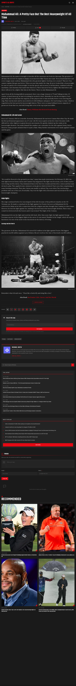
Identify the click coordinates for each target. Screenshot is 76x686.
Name (3, 470)
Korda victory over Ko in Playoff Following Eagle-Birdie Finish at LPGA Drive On (19, 555)
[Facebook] (15, 309)
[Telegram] (26, 309)
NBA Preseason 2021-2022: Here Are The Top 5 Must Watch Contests (20, 440)
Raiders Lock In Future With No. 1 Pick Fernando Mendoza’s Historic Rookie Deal (21, 383)
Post (4, 478)
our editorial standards (27, 24)
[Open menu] (73, 2)
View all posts (16, 355)
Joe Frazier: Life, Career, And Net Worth (42, 297)
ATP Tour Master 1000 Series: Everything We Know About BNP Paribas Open (21, 436)
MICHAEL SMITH (10, 21)
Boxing (3, 339)
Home (2, 6)
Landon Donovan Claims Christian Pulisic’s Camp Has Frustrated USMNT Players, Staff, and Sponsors (26, 392)
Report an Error (38, 302)
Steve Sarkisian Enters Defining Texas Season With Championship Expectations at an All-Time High (26, 378)
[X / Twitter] (11, 309)
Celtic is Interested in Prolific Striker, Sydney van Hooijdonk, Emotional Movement (22, 423)
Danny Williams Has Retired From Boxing (42, 109)
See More (37, 444)
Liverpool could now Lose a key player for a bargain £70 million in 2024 (20, 427)
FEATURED (7, 6)
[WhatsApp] (19, 309)
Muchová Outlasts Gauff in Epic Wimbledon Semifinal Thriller (17, 387)
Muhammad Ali (18, 339)
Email (40, 470)
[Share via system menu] (7, 309)
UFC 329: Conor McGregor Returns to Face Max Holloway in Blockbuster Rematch (21, 406)
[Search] (69, 2)
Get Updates (39, 328)
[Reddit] (23, 309)
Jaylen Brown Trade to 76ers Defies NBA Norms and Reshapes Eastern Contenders (22, 410)
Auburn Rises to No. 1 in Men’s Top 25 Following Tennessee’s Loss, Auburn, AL (56, 555)
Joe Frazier (9, 339)
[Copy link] (34, 309)
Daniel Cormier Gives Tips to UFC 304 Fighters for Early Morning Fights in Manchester (18, 610)
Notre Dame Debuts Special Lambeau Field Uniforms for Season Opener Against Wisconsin (24, 397)
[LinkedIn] (30, 309)
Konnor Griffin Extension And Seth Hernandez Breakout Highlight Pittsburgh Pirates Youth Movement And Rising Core (30, 430)
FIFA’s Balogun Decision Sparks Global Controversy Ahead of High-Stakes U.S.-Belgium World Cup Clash (27, 401)
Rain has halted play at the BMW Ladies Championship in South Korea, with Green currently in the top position (56, 610)
